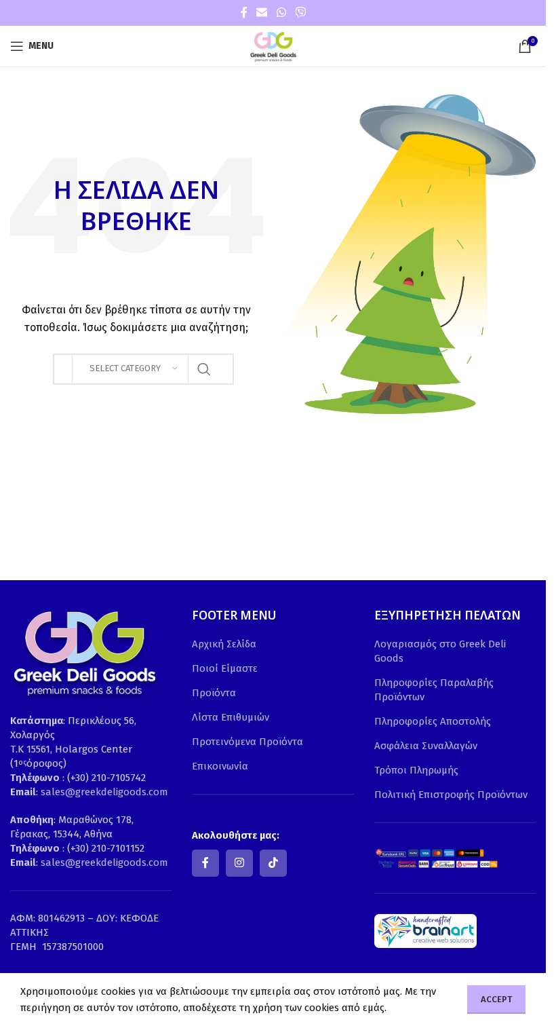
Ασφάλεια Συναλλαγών (425, 746)
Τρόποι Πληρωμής (416, 770)
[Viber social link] (300, 12)
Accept (496, 999)
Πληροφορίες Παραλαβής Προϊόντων (434, 690)
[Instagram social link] (239, 863)
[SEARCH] (204, 369)
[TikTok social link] (273, 863)
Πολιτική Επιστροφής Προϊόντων (451, 794)
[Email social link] (262, 12)
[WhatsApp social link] (281, 12)
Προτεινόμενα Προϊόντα (247, 742)
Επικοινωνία (220, 766)
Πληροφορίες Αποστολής (432, 721)
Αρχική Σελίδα (224, 644)
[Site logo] (273, 45)
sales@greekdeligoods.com (104, 792)
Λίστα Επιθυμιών (230, 717)
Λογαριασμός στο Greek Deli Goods (440, 651)
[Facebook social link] (244, 12)
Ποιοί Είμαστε (225, 668)
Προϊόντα (214, 693)
